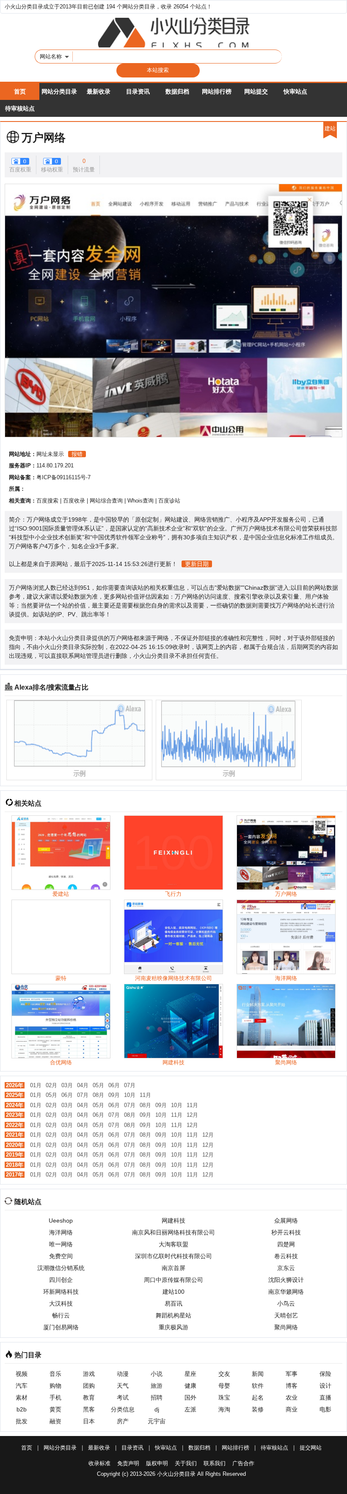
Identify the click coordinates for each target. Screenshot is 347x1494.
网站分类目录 (59, 91)
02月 (51, 1085)
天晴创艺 (286, 1315)
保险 (325, 1373)
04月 (82, 1085)
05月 (98, 1085)
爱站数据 (228, 587)
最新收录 (98, 91)
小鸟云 (286, 1303)
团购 (89, 1385)
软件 (258, 1385)
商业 (291, 1409)
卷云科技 (286, 1256)
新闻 (258, 1373)
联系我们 (215, 1463)
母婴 (224, 1385)
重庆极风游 (173, 1327)
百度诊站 (169, 500)
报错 (77, 454)
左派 (190, 1409)
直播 (325, 1397)
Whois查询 (140, 500)
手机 (55, 1397)
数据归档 (177, 91)
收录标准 (99, 1463)
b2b (22, 1409)
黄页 (55, 1409)
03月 (67, 1085)
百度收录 (74, 500)
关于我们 (186, 1463)
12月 (192, 1115)
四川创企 (61, 1279)
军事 (291, 1373)
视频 (22, 1373)
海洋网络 (61, 1232)
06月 (114, 1085)
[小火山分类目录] (173, 32)
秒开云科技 (286, 1232)
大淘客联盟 (173, 1244)
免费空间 (61, 1256)
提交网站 (311, 1447)
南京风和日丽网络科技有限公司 (173, 1232)
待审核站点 (20, 108)
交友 (224, 1373)
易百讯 (173, 1303)
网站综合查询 (106, 500)
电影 (325, 1409)
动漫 (123, 1373)
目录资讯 (138, 91)
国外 (190, 1397)
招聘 (156, 1397)
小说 (156, 1373)
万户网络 (44, 137)
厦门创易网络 (61, 1327)
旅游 (156, 1385)
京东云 (286, 1268)
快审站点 (295, 91)
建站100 (173, 1291)
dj (156, 1409)
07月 (129, 1085)
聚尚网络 (286, 1327)
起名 (258, 1397)
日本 (89, 1421)
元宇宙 (156, 1421)
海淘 (224, 1409)
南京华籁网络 (286, 1291)
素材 (22, 1397)
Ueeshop (61, 1220)
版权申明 (157, 1463)
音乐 (55, 1373)
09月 (114, 1095)
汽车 (22, 1385)
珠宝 (224, 1397)
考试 (123, 1397)
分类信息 (123, 1409)
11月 (145, 1095)
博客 (291, 1385)
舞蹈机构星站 (173, 1315)
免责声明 (128, 1463)
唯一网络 (61, 1244)
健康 (190, 1385)
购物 (55, 1385)
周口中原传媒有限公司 (173, 1279)
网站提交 (256, 91)
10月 (129, 1095)
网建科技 (173, 1220)
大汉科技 (61, 1303)
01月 (35, 1085)
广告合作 (243, 1463)
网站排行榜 (216, 91)
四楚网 (286, 1244)
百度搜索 (47, 500)
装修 (258, 1409)
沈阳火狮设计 (286, 1279)
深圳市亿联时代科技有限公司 (173, 1256)
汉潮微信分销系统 (61, 1268)
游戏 (89, 1373)
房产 (123, 1421)
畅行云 (61, 1315)
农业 (291, 1397)
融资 (55, 1421)
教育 (89, 1397)
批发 (22, 1421)
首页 (20, 91)
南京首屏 (173, 1268)
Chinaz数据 (260, 587)
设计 (325, 1385)
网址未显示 (50, 454)
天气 (123, 1385)
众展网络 (286, 1220)
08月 (98, 1095)
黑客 (89, 1409)
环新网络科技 (61, 1291)
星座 (190, 1373)
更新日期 (197, 564)
